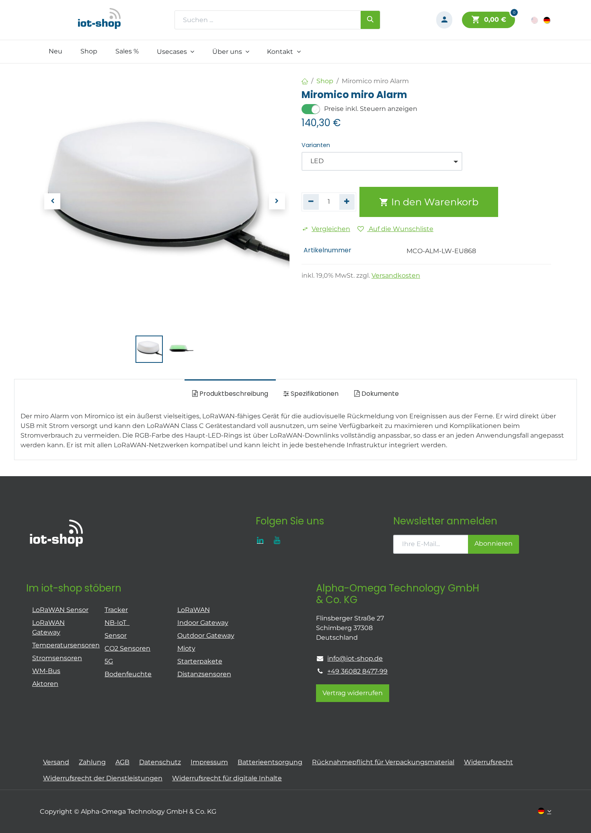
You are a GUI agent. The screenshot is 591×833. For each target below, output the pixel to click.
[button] (52, 201)
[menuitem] (56, 51)
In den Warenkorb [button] (433, 202)
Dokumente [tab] (379, 393)
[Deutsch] (547, 20)
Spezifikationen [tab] (314, 393)
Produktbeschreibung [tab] (233, 393)
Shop (324, 81)
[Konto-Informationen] (444, 20)
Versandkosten (395, 275)
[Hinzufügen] (347, 201)
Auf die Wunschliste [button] (400, 229)
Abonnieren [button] (493, 543)
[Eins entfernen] (311, 201)
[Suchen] (370, 20)
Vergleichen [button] (331, 229)
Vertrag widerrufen (352, 693)
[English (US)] (535, 20)
